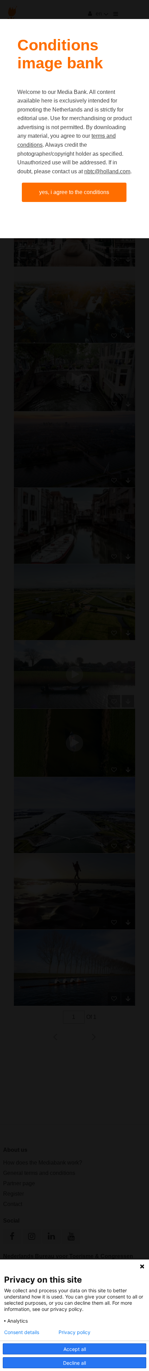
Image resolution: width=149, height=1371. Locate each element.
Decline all (74, 1363)
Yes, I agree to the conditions (74, 192)
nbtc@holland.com (107, 171)
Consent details (21, 1332)
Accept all (74, 1349)
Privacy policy (74, 1332)
